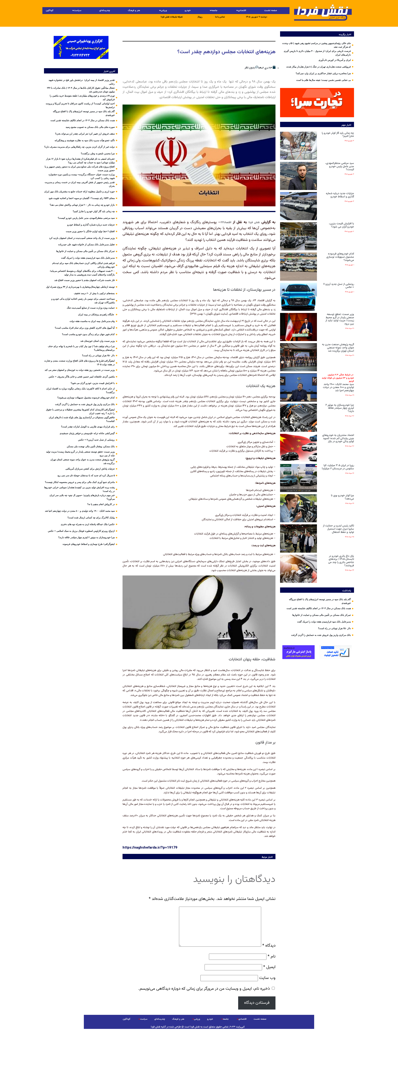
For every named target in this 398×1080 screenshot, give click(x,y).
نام (271, 956)
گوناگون (49, 10)
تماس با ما (220, 17)
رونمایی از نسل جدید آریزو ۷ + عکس (338, 285)
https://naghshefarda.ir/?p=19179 (150, 847)
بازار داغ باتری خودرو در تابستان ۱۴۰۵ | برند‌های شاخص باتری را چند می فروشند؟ (341, 561)
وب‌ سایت (267, 978)
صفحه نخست (270, 10)
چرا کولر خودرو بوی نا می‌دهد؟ (342, 497)
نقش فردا (254, 222)
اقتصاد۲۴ (226, 222)
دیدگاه (268, 945)
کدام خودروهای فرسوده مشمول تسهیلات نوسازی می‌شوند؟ (340, 257)
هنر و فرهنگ (134, 10)
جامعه (214, 10)
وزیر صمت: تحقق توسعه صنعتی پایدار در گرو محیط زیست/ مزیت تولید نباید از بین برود (339, 319)
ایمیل (269, 967)
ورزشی (164, 10)
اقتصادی (242, 10)
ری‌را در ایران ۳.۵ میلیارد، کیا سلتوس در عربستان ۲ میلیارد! (338, 467)
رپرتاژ (200, 17)
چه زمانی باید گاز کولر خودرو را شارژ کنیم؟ (338, 134)
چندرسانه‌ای (104, 10)
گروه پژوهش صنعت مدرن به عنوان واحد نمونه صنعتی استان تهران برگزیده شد (338, 347)
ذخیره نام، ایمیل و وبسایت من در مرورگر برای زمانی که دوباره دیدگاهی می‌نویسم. (204, 988)
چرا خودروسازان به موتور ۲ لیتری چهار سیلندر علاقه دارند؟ (339, 408)
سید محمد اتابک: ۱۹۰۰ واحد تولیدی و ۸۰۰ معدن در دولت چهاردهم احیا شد (338, 383)
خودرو (188, 10)
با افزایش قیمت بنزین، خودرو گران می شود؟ (341, 225)
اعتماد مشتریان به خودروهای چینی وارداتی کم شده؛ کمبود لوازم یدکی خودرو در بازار (338, 438)
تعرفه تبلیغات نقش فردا (172, 17)
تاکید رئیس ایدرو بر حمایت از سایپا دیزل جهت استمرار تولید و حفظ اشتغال (338, 529)
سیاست (77, 10)
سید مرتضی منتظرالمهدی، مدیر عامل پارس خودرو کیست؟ (339, 166)
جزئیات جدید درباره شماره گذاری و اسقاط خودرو (340, 195)
